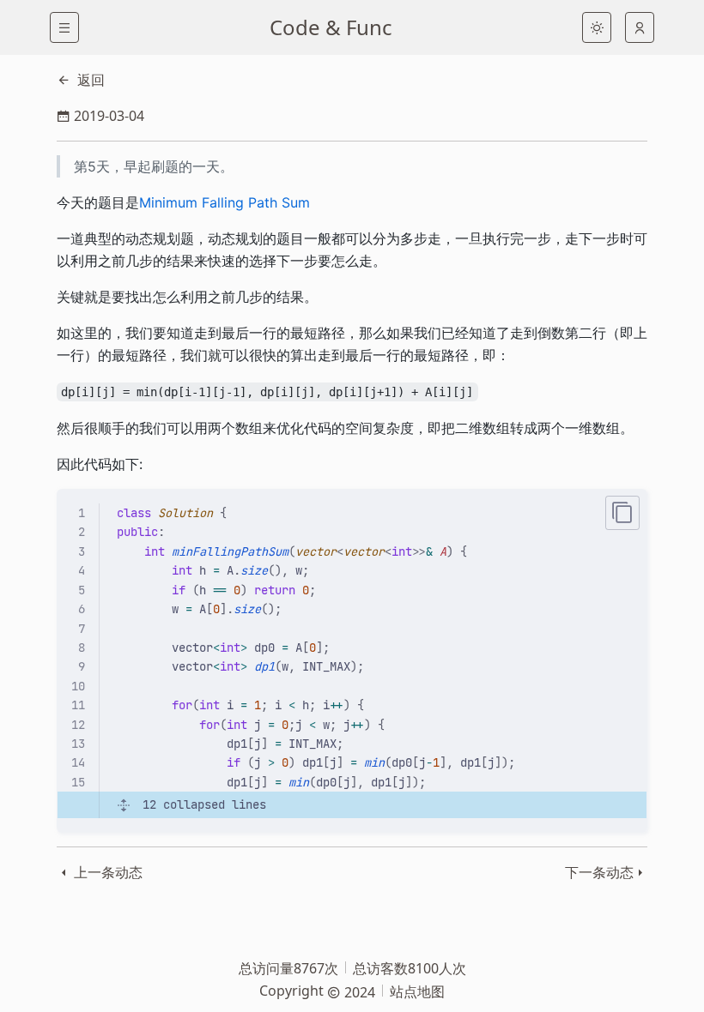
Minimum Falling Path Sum (224, 202)
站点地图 (417, 991)
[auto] (639, 27)
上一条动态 (106, 872)
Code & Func (331, 27)
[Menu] (64, 27)
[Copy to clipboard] (622, 513)
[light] (596, 27)
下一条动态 (599, 872)
